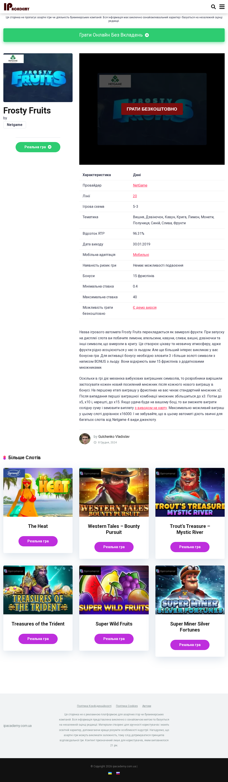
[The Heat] (38, 515)
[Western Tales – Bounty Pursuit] (114, 515)
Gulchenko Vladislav (114, 436)
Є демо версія (145, 307)
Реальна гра (35, 147)
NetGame (140, 185)
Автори (146, 706)
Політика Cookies (127, 706)
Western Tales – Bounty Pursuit (114, 529)
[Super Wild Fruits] (114, 613)
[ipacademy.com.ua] (16, 6)
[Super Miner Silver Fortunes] (190, 613)
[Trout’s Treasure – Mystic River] (190, 515)
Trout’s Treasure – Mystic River (190, 529)
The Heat (38, 526)
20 (135, 196)
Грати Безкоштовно (152, 108)
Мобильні (141, 255)
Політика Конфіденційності (94, 706)
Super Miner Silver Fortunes (190, 627)
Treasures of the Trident (38, 624)
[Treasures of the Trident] (38, 613)
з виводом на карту (151, 408)
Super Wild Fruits (114, 624)
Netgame (14, 125)
